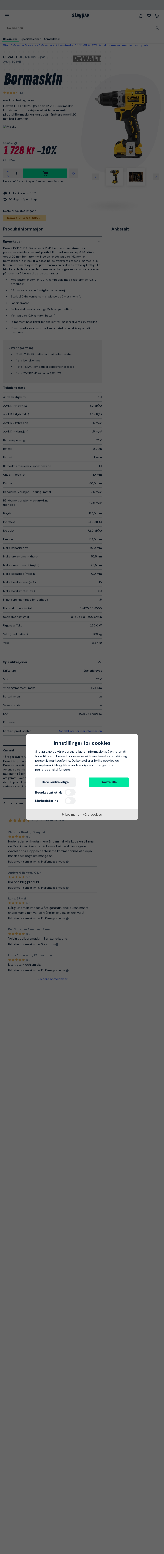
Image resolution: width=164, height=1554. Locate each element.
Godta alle (108, 782)
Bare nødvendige (55, 782)
